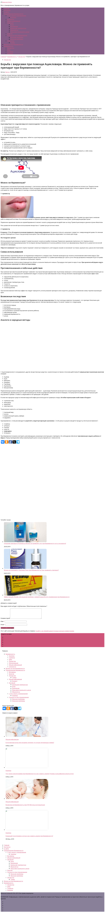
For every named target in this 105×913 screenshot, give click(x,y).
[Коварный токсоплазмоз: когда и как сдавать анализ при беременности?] (27, 830)
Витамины (10, 19)
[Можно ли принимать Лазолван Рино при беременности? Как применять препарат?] (25, 568)
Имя (2, 621)
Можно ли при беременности (13, 44)
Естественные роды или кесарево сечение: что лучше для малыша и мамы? (30, 742)
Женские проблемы (16, 39)
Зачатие (9, 34)
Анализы (13, 17)
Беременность (8, 46)
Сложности (12, 667)
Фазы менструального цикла (19, 32)
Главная (6, 8)
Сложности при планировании (17, 35)
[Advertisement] (52, 91)
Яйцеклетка (14, 30)
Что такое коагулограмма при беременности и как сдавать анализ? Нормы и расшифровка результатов (40, 774)
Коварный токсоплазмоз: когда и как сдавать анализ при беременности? (29, 836)
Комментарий (5, 618)
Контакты (7, 10)
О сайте (6, 12)
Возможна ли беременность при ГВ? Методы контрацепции (25, 805)
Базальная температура (18, 28)
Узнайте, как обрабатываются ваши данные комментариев (54, 631)
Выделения (14, 26)
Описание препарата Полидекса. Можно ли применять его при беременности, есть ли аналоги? (35, 543)
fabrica (7, 72)
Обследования (13, 663)
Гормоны (10, 52)
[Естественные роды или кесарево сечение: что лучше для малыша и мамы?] (27, 736)
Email (3, 624)
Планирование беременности (13, 14)
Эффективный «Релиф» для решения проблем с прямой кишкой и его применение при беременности (36, 597)
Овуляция (10, 23)
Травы (12, 43)
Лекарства (10, 41)
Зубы (8, 50)
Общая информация (13, 21)
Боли (12, 25)
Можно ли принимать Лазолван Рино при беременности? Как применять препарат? (31, 570)
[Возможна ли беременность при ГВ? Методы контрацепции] (27, 798)
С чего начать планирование (16, 16)
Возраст (14, 681)
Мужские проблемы (16, 37)
